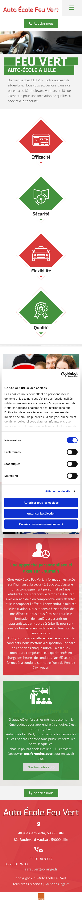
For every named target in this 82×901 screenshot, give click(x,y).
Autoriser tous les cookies (41, 502)
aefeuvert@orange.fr (41, 869)
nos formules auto (38, 754)
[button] (41, 23)
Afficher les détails (57, 491)
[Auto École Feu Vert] (31, 8)
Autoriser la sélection (41, 513)
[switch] (72, 452)
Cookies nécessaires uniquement (41, 524)
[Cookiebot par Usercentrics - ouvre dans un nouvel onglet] (61, 374)
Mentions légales (57, 884)
